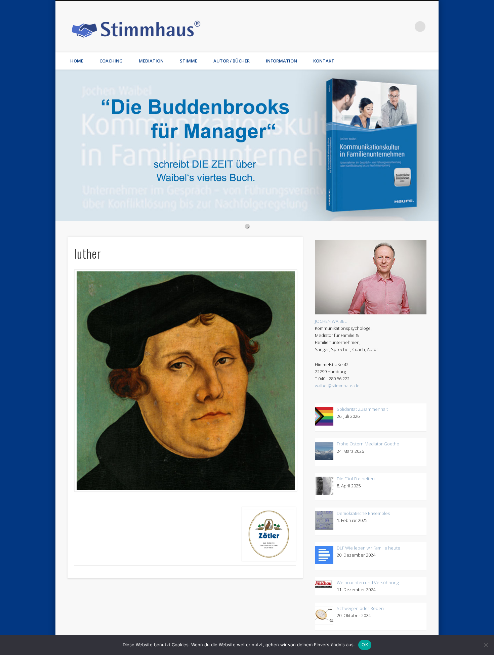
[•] (247, 145)
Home (76, 61)
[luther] (185, 380)
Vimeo (378, 26)
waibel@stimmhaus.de (337, 386)
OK (365, 644)
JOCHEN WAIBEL (331, 321)
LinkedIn (406, 26)
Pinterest (351, 26)
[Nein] (485, 645)
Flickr (365, 26)
